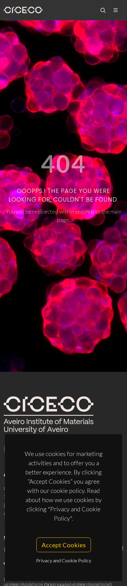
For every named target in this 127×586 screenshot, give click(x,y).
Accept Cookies (64, 545)
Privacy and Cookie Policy (63, 560)
